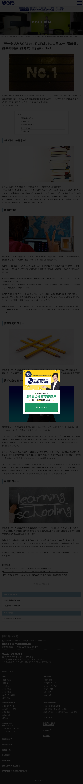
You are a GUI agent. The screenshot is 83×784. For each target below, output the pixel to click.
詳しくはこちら (41, 407)
